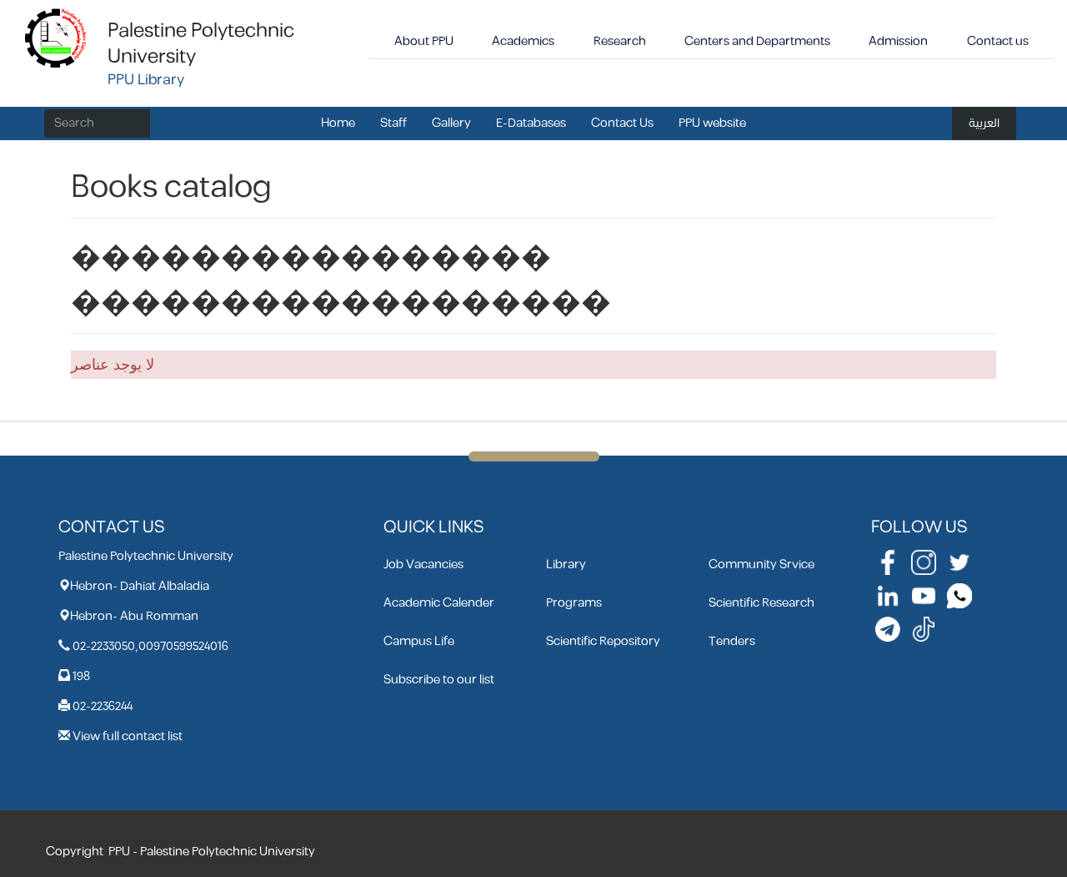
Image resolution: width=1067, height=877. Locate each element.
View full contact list (128, 736)
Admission (898, 41)
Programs (574, 602)
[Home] (56, 37)
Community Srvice (761, 564)
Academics (523, 41)
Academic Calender (438, 602)
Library (566, 564)
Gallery (451, 123)
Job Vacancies (423, 564)
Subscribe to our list (438, 679)
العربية (984, 123)
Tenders (732, 641)
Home (338, 123)
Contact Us (622, 123)
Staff (393, 123)
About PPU (423, 41)
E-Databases (531, 123)
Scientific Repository (603, 641)
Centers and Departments (757, 41)
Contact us (998, 41)
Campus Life (418, 641)
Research (620, 41)
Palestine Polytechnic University (201, 44)
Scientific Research (761, 602)
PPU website (712, 123)
